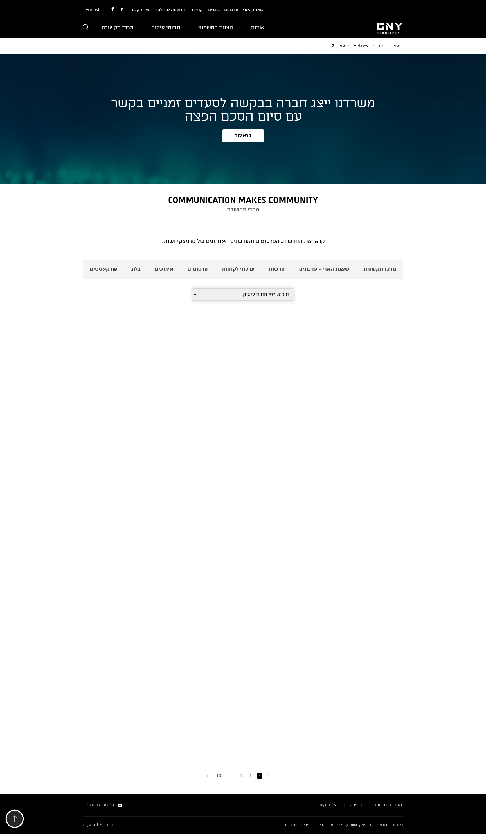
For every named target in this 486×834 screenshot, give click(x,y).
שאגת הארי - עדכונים (324, 269)
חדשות (277, 269)
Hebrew (361, 45)
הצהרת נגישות (388, 805)
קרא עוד (243, 135)
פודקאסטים (103, 269)
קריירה (196, 9)
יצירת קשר (140, 9)
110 (219, 775)
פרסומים (197, 269)
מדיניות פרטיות (297, 825)
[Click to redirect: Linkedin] (121, 9)
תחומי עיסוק (165, 28)
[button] (14, 820)
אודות (258, 28)
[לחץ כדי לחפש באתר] (86, 28)
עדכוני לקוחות (238, 269)
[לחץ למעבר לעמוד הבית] (352, 28)
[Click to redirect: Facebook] (112, 9)
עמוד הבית (389, 45)
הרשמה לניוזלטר (170, 9)
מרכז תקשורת (117, 28)
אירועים (164, 269)
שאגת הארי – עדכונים (244, 9)
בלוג (136, 269)
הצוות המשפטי (215, 28)
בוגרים (214, 9)
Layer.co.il (91, 825)
